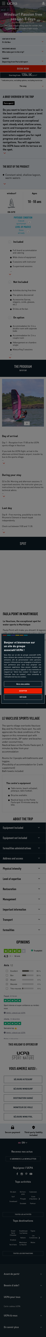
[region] (23, 668)
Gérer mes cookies (23, 684)
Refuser (23, 697)
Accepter (23, 691)
